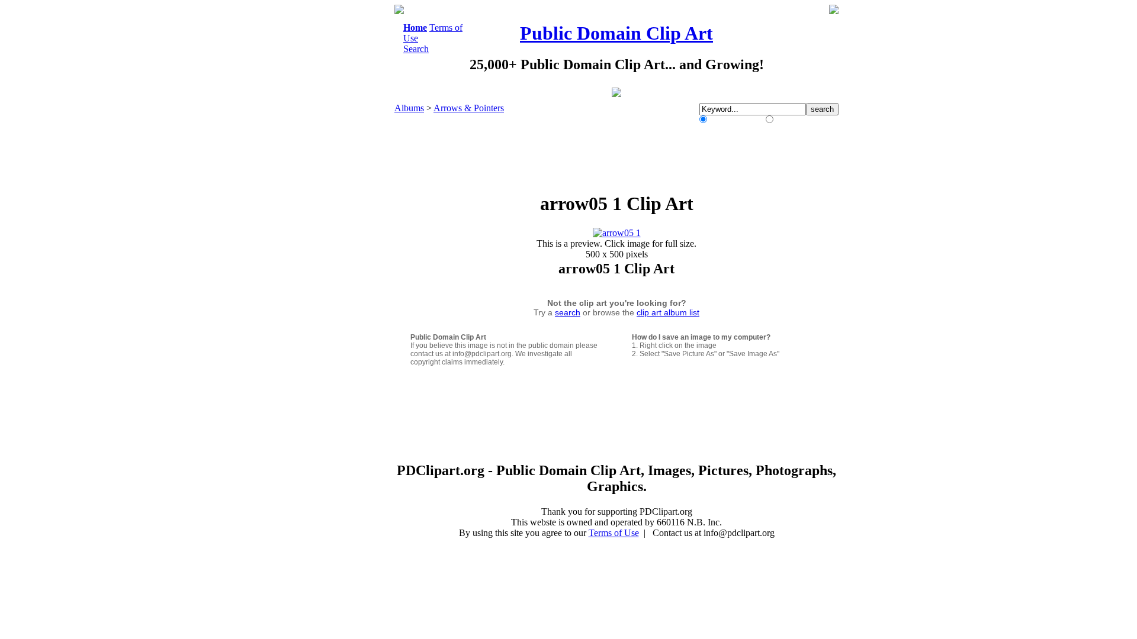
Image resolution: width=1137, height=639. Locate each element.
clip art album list (668, 312)
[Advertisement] (345, 182)
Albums (409, 108)
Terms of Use (614, 533)
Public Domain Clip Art (616, 33)
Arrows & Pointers (468, 108)
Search (416, 49)
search (567, 312)
